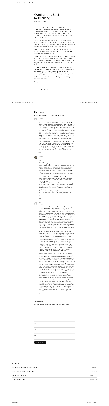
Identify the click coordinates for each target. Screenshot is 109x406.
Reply (40, 152)
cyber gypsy (37, 89)
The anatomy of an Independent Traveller (24, 102)
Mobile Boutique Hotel (19, 375)
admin (39, 21)
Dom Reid (40, 158)
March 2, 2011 (41, 202)
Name (35, 323)
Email (35, 329)
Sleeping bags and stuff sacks (87, 102)
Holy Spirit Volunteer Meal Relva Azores (24, 367)
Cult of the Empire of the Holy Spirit (23, 371)
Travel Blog (44, 21)
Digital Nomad (44, 89)
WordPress (95, 402)
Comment (36, 306)
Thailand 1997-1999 (18, 379)
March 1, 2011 (41, 118)
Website (35, 335)
